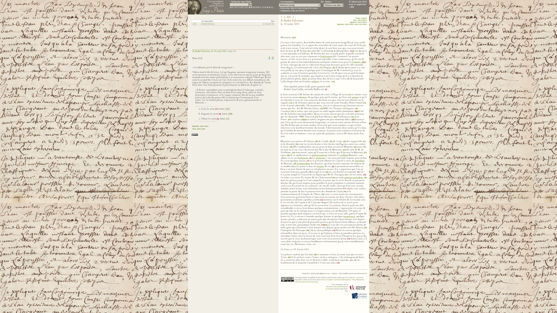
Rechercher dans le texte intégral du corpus (299, 8)
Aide (352, 7)
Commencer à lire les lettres (293, 10)
